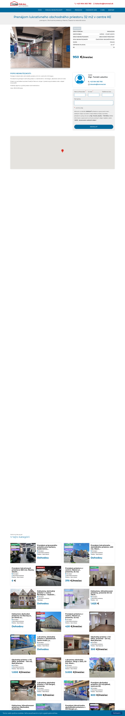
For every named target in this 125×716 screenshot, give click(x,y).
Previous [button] (12, 48)
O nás (102, 10)
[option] (40, 48)
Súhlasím (116, 713)
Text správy (77, 99)
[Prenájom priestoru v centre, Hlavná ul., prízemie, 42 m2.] (102, 622)
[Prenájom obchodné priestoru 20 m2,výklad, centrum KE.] (76, 690)
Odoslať (93, 126)
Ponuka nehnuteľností (53, 10)
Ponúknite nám (91, 10)
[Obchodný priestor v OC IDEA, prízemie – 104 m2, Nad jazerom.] (48, 667)
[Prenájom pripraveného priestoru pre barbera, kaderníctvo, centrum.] (23, 553)
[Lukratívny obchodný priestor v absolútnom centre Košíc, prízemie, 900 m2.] (23, 645)
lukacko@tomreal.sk (104, 4)
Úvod (40, 10)
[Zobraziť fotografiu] (40, 48)
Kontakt (111, 10)
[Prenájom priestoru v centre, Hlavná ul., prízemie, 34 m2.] (102, 576)
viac (59, 713)
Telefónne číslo (106, 91)
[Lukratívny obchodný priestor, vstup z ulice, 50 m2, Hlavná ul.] (102, 667)
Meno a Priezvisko (79, 91)
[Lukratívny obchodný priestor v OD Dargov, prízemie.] (23, 690)
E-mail (90, 91)
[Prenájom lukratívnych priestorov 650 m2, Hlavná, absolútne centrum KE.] (48, 576)
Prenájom (78, 10)
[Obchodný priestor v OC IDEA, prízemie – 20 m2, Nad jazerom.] (76, 645)
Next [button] (68, 48)
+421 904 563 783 (83, 4)
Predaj (68, 10)
